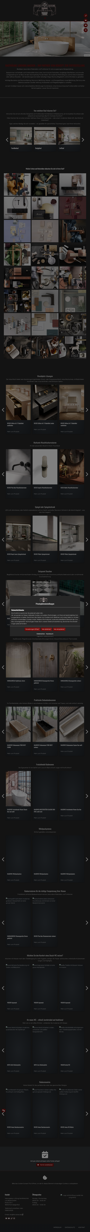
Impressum (49, 634)
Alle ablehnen (46, 629)
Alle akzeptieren (59, 629)
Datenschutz (41, 634)
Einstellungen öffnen (32, 629)
